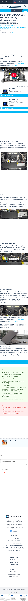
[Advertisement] (14, 43)
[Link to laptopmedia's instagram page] (16, 592)
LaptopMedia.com (4, 25)
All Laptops (5, 10)
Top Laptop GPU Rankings (14, 540)
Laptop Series (14, 559)
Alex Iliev (5, 30)
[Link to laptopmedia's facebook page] (11, 592)
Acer (15, 10)
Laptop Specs (14, 557)
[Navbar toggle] (2, 6)
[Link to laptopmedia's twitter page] (14, 592)
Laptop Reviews (14, 562)
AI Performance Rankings (14, 543)
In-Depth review (13, 65)
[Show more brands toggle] (25, 10)
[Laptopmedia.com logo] (14, 6)
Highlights (13, 25)
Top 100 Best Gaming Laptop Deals (14, 545)
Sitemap (14, 579)
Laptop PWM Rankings (14, 550)
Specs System (21, 63)
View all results (14, 112)
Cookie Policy (14, 571)
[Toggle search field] (25, 6)
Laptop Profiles (14, 564)
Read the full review (13, 362)
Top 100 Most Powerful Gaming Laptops (14, 547)
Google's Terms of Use (14, 574)
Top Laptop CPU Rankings (14, 538)
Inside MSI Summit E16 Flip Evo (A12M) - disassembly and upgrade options (13, 28)
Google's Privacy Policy (14, 576)
